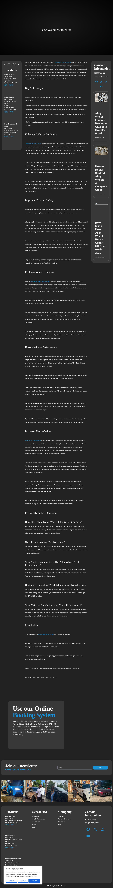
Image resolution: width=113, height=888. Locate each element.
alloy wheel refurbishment (63, 62)
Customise (12, 880)
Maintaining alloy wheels (33, 440)
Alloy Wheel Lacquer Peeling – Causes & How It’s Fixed (101, 123)
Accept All (34, 880)
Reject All (23, 880)
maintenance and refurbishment (40, 281)
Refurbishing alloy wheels (33, 143)
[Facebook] (96, 81)
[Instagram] (106, 81)
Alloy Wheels (65, 30)
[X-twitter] (101, 81)
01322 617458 (9, 112)
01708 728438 (9, 85)
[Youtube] (101, 86)
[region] (23, 875)
